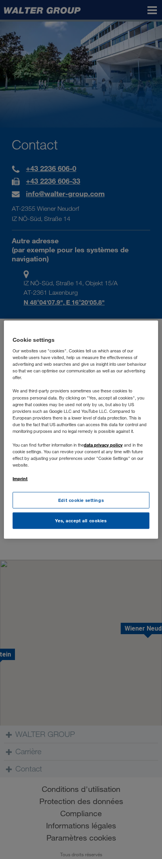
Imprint (20, 478)
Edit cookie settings (81, 500)
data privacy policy (103, 445)
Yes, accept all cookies (81, 520)
